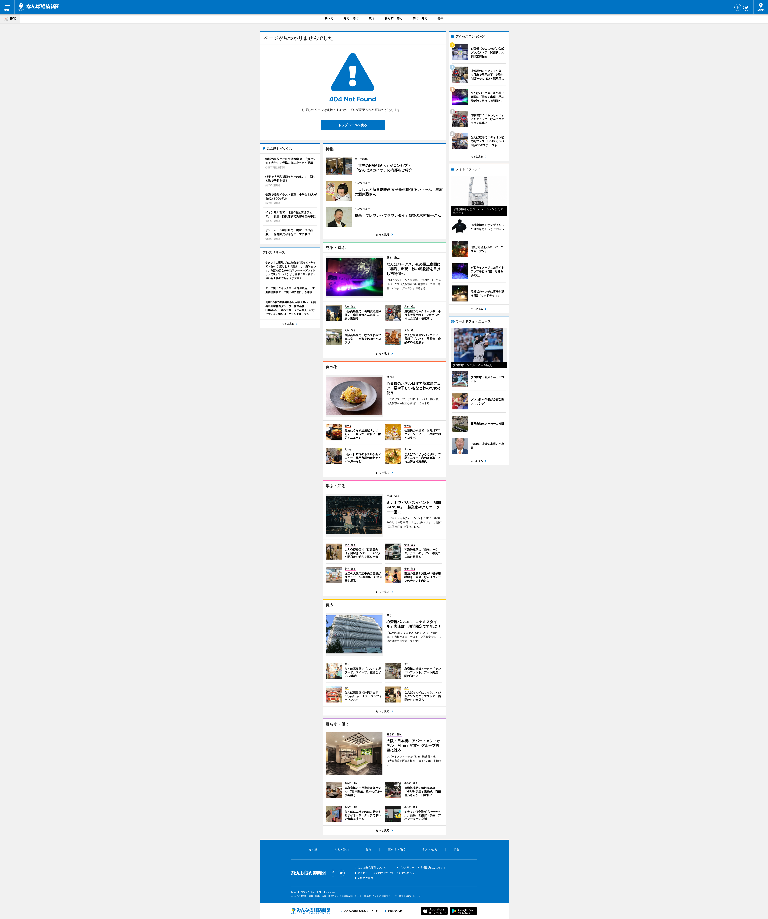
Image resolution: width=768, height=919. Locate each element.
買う (372, 18)
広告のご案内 (365, 878)
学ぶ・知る (420, 18)
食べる (329, 18)
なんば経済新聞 (38, 7)
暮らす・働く (394, 18)
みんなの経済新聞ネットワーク (310, 911)
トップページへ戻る (352, 125)
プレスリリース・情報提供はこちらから (422, 867)
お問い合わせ (407, 872)
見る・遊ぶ (351, 18)
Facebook (737, 7)
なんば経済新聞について (371, 867)
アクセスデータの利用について (375, 872)
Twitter (746, 7)
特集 (441, 18)
